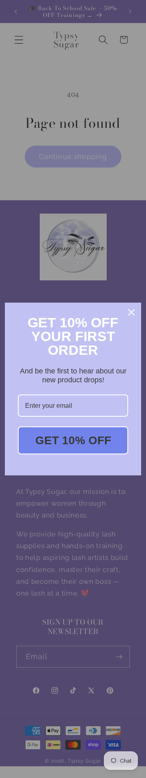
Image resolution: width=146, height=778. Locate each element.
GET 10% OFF (73, 440)
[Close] (131, 312)
